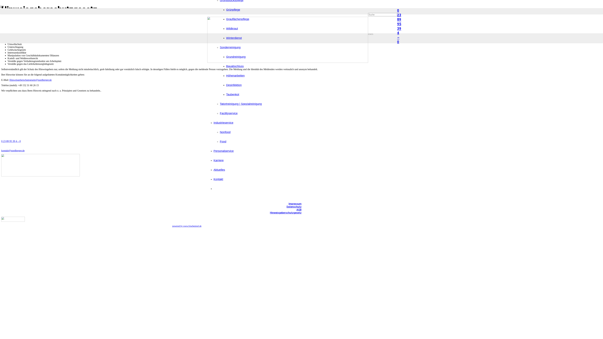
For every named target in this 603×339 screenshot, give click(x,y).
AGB (299, 209)
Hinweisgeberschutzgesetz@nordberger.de (30, 80)
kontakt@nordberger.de (13, 150)
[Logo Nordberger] (287, 62)
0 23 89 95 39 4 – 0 (11, 141)
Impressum (295, 203)
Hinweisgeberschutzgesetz (286, 212)
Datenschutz (294, 206)
